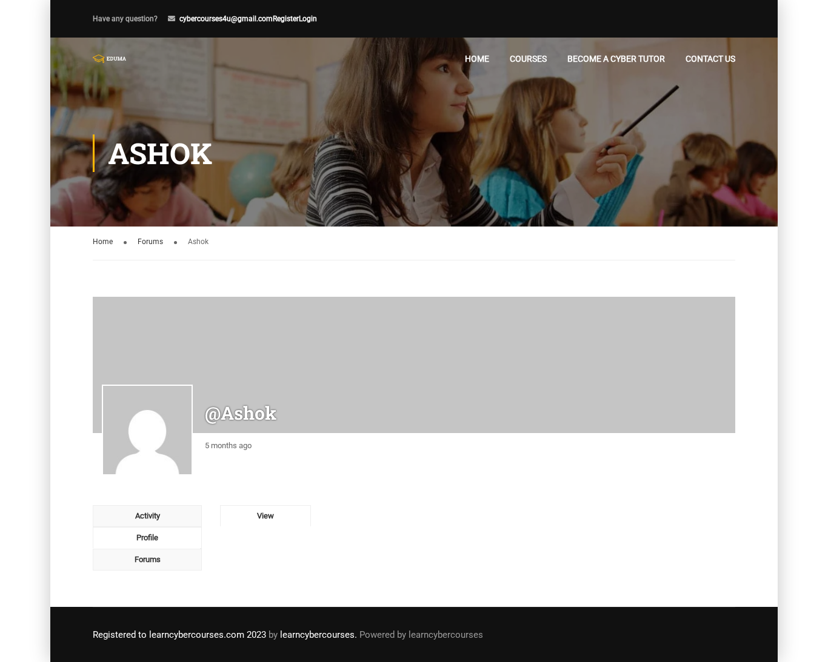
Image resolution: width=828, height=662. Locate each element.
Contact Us (710, 59)
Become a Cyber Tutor (616, 59)
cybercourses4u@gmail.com (226, 19)
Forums (150, 241)
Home (477, 59)
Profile (147, 537)
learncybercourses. (318, 634)
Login (308, 19)
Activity (147, 515)
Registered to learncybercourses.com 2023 (179, 634)
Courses (528, 59)
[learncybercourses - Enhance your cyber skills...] (109, 59)
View (265, 515)
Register (286, 19)
